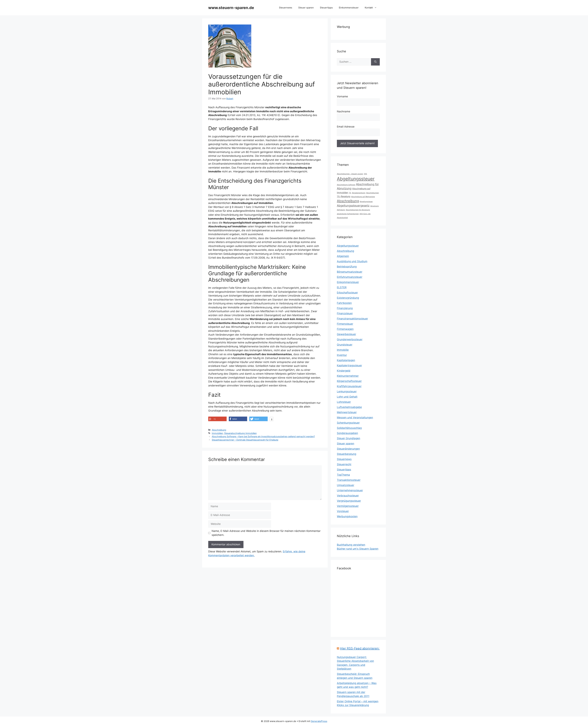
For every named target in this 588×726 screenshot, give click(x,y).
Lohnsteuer (344, 401)
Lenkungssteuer (347, 391)
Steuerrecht (344, 464)
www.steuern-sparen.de (231, 7)
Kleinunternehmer (348, 375)
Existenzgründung (348, 297)
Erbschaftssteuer (347, 292)
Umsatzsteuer (345, 485)
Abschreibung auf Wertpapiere (363, 197)
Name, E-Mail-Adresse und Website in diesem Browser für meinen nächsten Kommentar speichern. (266, 532)
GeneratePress (319, 721)
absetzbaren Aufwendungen (348, 214)
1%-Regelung (343, 196)
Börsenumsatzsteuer (349, 271)
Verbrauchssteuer (348, 495)
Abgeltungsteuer (366, 202)
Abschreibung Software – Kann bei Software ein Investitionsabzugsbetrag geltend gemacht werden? (263, 436)
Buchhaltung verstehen (351, 544)
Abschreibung (219, 430)
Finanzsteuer (345, 313)
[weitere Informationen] (271, 419)
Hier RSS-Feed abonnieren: (360, 648)
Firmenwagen (345, 329)
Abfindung (341, 210)
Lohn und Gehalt (347, 396)
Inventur (342, 355)
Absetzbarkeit (342, 218)
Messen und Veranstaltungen (355, 417)
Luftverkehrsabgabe (349, 407)
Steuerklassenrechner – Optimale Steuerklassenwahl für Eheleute (245, 439)
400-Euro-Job (365, 214)
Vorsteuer (343, 511)
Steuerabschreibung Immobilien (240, 433)
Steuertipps (326, 7)
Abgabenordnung (358, 193)
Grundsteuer (344, 344)
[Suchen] (375, 62)
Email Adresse (345, 126)
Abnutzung (374, 206)
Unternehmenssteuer (350, 490)
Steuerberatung (346, 453)
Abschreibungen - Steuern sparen (350, 174)
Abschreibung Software (346, 185)
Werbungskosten (347, 516)
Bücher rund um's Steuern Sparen (357, 548)
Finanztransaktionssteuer (352, 318)
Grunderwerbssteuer (349, 339)
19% (365, 174)
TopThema (343, 474)
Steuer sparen (306, 7)
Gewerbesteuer (346, 334)
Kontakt (369, 7)
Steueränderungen (348, 448)
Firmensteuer (345, 323)
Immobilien (217, 433)
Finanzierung (345, 308)
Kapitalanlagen (346, 360)
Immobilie (343, 349)
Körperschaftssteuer (349, 381)
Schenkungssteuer (348, 422)
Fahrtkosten (344, 303)
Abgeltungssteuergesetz (353, 205)
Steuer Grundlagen (348, 438)
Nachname (343, 111)
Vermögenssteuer (348, 506)
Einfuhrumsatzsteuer (349, 276)
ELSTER (342, 287)
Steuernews (285, 7)
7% (350, 193)
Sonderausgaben (347, 433)
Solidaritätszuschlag (349, 427)
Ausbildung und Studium (352, 261)
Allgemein (343, 256)
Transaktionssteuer (348, 479)
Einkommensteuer (349, 7)
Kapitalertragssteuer (349, 365)
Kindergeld (343, 370)
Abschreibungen (372, 193)
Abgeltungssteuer (356, 178)
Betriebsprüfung (347, 266)
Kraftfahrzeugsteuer (349, 386)
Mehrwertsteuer (347, 412)
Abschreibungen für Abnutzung (358, 210)
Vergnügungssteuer (349, 500)
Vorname (342, 96)
